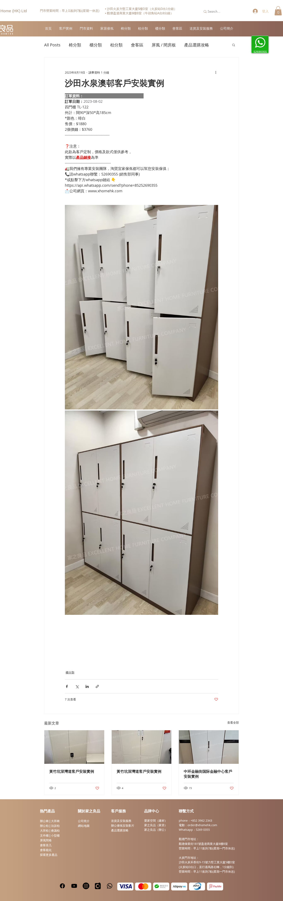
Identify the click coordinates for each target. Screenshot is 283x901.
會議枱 (55, 830)
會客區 (137, 44)
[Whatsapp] (109, 886)
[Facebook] (62, 886)
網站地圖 (83, 826)
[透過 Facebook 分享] (67, 686)
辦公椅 (44, 821)
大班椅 (55, 821)
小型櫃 (55, 835)
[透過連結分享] (97, 686)
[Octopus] (197, 886)
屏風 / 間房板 (164, 44)
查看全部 (233, 722)
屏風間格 (46, 840)
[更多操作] (215, 72)
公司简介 (83, 821)
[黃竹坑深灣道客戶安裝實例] (74, 747)
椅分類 (75, 44)
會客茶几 (46, 845)
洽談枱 (55, 826)
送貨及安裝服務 (121, 821)
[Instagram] (86, 886)
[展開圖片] (141, 307)
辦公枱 (45, 826)
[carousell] (97, 886)
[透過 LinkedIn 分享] (87, 686)
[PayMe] (215, 886)
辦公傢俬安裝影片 (122, 825)
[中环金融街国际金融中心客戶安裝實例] (209, 747)
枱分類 (116, 44)
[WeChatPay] (161, 886)
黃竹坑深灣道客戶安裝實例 (71, 772)
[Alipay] (179, 886)
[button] (278, 10)
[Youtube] (74, 886)
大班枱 (44, 830)
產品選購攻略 (196, 44)
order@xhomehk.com (202, 825)
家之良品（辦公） (155, 830)
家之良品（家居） (155, 825)
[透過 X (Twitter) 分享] (77, 686)
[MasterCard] (143, 886)
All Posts (52, 44)
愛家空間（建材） (155, 820)
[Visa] (125, 886)
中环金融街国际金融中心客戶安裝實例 (208, 774)
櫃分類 (95, 44)
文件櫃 (44, 835)
